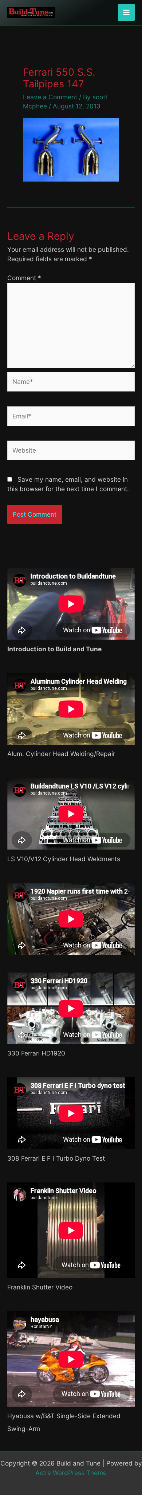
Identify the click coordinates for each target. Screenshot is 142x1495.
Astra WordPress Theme (71, 1472)
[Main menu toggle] (126, 12)
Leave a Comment (50, 97)
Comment (24, 278)
